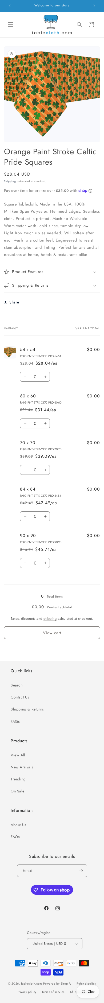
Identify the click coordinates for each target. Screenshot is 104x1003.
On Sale (17, 791)
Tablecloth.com (31, 983)
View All (18, 755)
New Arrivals (22, 767)
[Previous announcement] (10, 6)
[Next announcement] (94, 6)
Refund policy (86, 983)
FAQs (15, 721)
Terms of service (53, 992)
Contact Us (20, 697)
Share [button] (14, 302)
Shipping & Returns (27, 709)
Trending (18, 779)
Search (17, 685)
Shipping (10, 181)
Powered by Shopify (57, 983)
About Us (18, 824)
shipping (50, 618)
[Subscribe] (81, 870)
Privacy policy (27, 992)
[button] (11, 24)
